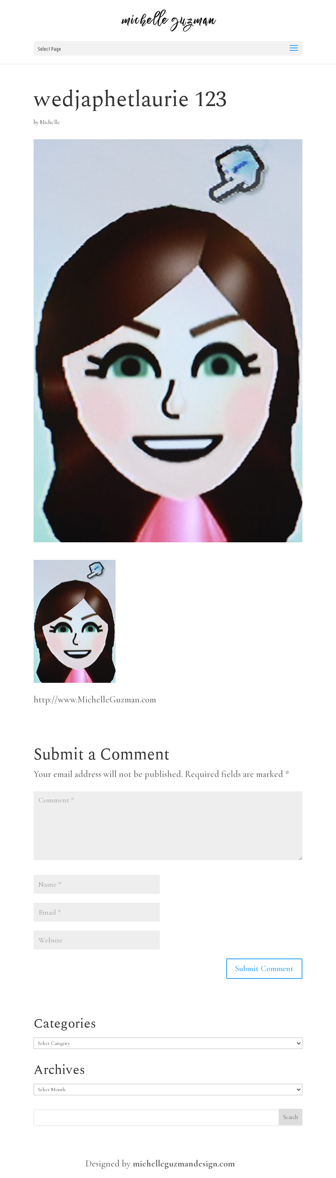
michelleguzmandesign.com (184, 1163)
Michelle (50, 122)
